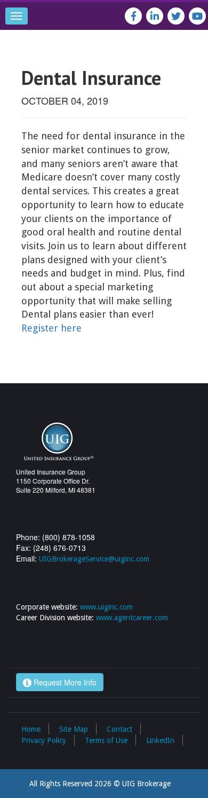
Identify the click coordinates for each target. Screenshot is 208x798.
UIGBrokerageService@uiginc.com (94, 559)
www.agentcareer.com (132, 617)
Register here (51, 328)
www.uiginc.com (106, 607)
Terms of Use (106, 740)
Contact (119, 729)
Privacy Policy (43, 740)
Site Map (73, 729)
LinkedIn (160, 740)
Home (31, 729)
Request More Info (64, 682)
